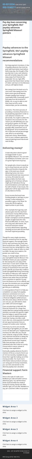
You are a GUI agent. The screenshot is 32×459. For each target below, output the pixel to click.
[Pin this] (17, 37)
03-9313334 (9, 4)
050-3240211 (9, 7)
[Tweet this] (13, 37)
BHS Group (6, 457)
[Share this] (8, 37)
